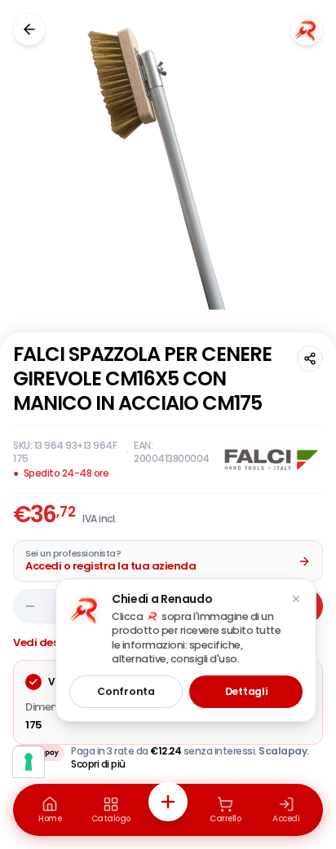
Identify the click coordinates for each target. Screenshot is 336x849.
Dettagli (246, 691)
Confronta (125, 691)
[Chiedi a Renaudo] (306, 29)
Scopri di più (98, 764)
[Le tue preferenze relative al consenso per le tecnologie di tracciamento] (28, 761)
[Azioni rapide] (168, 801)
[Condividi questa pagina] (310, 358)
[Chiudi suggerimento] (296, 598)
